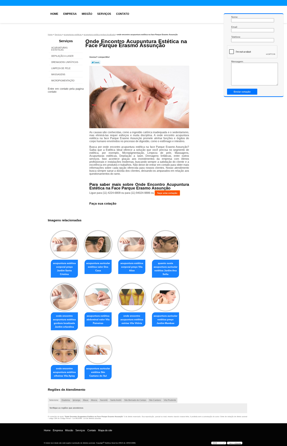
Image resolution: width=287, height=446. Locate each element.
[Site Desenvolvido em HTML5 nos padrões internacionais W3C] (218, 443)
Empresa (70, 13)
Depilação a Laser (62, 56)
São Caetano (155, 400)
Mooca (94, 400)
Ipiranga (76, 400)
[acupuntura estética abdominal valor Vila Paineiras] (98, 297)
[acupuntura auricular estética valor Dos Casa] (98, 244)
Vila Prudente (170, 400)
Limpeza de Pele (61, 68)
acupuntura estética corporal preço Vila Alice (131, 267)
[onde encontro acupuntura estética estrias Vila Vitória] (131, 297)
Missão (87, 13)
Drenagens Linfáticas (64, 62)
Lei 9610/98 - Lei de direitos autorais (87, 418)
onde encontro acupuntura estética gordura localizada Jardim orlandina (64, 321)
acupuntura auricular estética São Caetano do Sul (98, 372)
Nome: (234, 17)
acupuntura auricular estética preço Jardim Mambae (165, 319)
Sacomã (103, 400)
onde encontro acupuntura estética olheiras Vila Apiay (64, 372)
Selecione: (54, 400)
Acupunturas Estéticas (59, 48)
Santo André (115, 400)
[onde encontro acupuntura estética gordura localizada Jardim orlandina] (64, 297)
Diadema (66, 400)
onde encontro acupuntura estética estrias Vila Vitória (131, 319)
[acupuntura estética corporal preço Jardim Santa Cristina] (64, 244)
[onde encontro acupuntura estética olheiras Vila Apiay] (64, 349)
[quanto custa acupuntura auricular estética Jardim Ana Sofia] (165, 244)
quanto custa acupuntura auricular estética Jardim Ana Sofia (165, 268)
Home (54, 13)
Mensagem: (234, 72)
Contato (122, 13)
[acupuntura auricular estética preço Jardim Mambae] (165, 297)
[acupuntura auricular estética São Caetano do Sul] (98, 349)
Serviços (104, 13)
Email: (234, 27)
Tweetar (95, 62)
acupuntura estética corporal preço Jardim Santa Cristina (64, 268)
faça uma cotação (167, 193)
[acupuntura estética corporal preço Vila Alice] (131, 244)
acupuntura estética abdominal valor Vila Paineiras (98, 319)
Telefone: (234, 37)
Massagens (58, 74)
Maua (85, 400)
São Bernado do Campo (135, 400)
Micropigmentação (62, 80)
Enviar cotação (242, 91)
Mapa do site (105, 430)
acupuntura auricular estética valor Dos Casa (98, 267)
